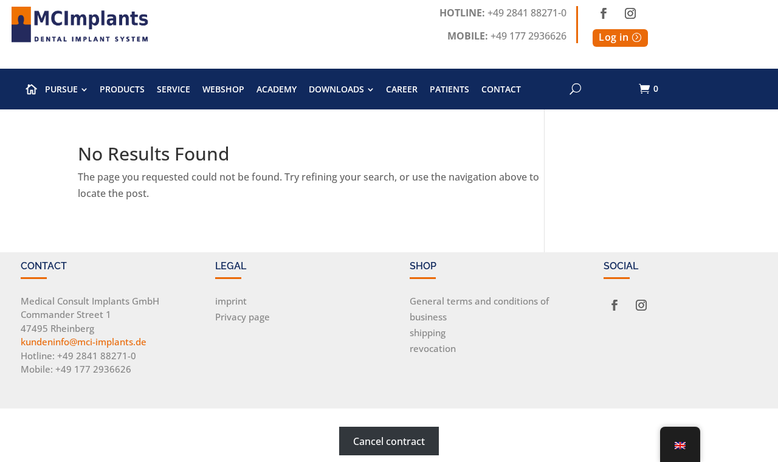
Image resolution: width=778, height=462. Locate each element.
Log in (613, 37)
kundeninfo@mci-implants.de (83, 342)
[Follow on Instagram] (630, 13)
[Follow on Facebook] (603, 13)
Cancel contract (389, 440)
